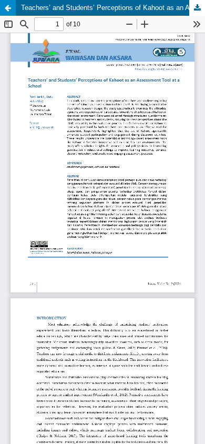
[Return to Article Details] (8, 8)
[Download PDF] (197, 8)
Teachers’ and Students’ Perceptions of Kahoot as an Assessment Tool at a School (113, 8)
